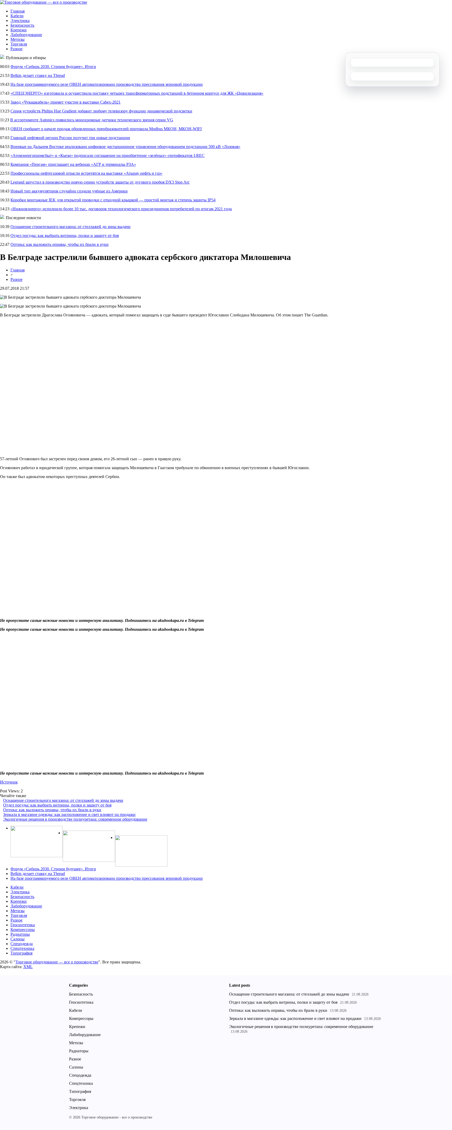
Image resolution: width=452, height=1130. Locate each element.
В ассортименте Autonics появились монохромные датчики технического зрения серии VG (91, 120)
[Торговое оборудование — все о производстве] (43, 2)
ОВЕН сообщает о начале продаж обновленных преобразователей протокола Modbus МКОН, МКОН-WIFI (106, 129)
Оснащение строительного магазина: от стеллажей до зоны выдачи (70, 226)
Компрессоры (22, 929)
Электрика (20, 20)
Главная (17, 11)
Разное (16, 49)
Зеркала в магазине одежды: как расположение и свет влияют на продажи (69, 814)
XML (28, 966)
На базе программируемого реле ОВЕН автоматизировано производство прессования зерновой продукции (106, 84)
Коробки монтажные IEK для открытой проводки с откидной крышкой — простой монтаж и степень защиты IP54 (113, 200)
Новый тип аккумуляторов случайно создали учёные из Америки (69, 191)
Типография (21, 953)
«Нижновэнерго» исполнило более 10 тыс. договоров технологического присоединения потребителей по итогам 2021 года (121, 209)
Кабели (17, 16)
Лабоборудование (26, 34)
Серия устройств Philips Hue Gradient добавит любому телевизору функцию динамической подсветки (101, 111)
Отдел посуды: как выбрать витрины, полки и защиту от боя (64, 235)
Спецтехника (22, 948)
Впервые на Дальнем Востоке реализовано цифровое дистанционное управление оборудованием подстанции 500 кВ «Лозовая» (125, 146)
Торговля (18, 44)
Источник (9, 782)
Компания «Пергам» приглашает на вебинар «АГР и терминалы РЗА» (73, 164)
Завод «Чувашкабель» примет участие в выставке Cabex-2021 (65, 102)
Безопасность (22, 25)
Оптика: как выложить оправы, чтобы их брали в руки (59, 244)
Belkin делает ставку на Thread (37, 75)
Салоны (17, 939)
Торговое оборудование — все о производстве (56, 962)
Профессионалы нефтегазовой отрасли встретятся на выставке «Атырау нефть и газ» (86, 173)
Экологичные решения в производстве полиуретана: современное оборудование (75, 819)
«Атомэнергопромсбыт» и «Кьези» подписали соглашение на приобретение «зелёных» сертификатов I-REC (107, 155)
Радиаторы (20, 934)
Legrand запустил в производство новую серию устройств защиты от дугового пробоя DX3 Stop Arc (100, 182)
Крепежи (18, 30)
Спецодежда (21, 943)
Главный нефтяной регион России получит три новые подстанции (70, 137)
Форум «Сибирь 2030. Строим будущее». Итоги (53, 66)
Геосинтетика (22, 925)
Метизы (17, 39)
